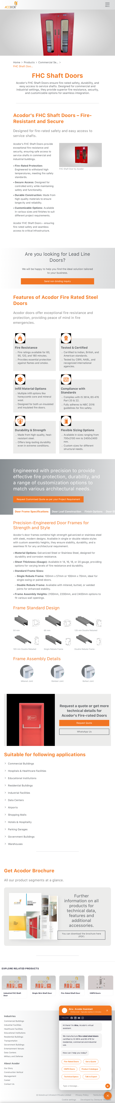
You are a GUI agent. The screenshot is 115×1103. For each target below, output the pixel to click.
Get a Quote (91, 1061)
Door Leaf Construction (66, 511)
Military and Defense (13, 1056)
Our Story (8, 1068)
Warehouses (15, 844)
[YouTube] (79, 1018)
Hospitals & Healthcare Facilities (27, 770)
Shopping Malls (17, 814)
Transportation (10, 1041)
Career (7, 1080)
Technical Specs (71, 1076)
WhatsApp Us (84, 731)
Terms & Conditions (102, 1095)
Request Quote (84, 723)
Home (16, 62)
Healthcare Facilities (13, 1029)
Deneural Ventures (102, 1100)
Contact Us (9, 1084)
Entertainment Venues (14, 1048)
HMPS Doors (69, 1069)
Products (29, 62)
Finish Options (94, 511)
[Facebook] (72, 1018)
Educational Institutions (22, 778)
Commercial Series (48, 62)
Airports (13, 807)
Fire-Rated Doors (71, 1061)
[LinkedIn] (75, 1018)
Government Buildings (21, 836)
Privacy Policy (82, 1095)
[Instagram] (82, 1018)
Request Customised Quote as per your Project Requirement (48, 499)
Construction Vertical (13, 1072)
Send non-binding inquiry (57, 281)
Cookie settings (69, 1100)
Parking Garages (17, 829)
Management (10, 1076)
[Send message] (107, 1086)
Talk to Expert (91, 1076)
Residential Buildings (20, 785)
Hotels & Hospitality (20, 822)
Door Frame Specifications (32, 511)
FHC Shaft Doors (23, 66)
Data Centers (16, 800)
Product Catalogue (90, 1069)
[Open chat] (108, 1096)
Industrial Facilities (19, 792)
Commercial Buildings (21, 763)
